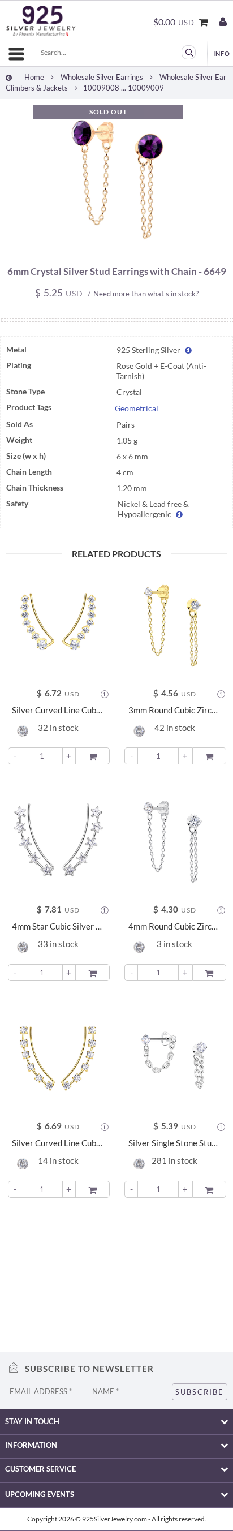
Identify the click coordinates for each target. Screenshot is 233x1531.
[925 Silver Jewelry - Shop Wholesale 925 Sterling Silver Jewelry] (41, 21)
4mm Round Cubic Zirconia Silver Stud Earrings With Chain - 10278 (174, 926)
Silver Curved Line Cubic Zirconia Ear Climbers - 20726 (58, 710)
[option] (116, 182)
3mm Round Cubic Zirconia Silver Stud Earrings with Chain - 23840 (174, 710)
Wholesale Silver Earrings (102, 76)
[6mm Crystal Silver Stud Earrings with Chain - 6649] (117, 250)
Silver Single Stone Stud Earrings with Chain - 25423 (174, 1143)
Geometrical (136, 408)
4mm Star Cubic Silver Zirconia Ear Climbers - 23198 (58, 926)
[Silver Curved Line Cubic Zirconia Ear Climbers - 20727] (58, 1056)
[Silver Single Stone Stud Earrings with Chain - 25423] (175, 1056)
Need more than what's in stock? (146, 293)
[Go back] (9, 77)
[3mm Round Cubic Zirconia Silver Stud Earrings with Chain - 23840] (175, 623)
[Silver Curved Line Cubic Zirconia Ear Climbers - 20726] (58, 623)
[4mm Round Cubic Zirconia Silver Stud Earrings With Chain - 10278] (175, 840)
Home (34, 76)
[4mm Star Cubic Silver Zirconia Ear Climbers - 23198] (58, 840)
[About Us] (221, 53)
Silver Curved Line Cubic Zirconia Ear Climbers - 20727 (58, 1143)
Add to (93, 755)
